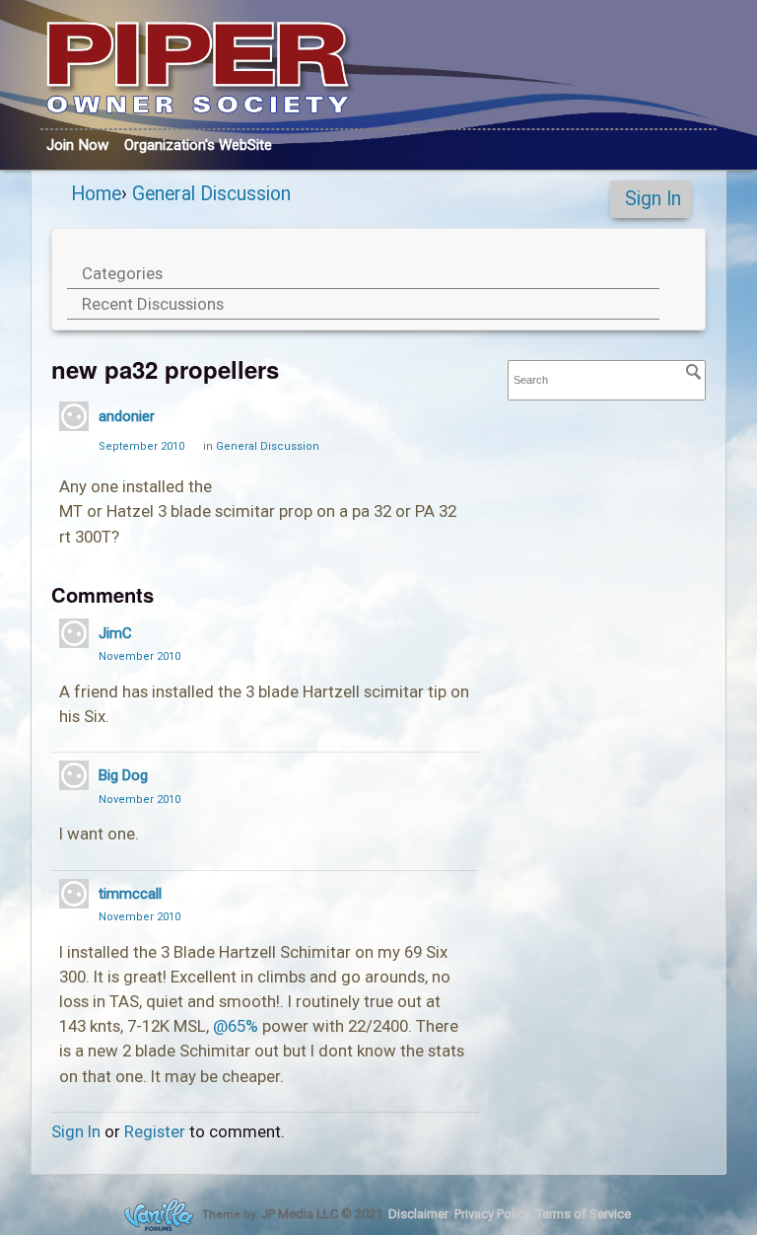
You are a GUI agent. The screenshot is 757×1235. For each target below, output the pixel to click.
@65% (235, 1026)
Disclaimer (418, 1213)
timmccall (130, 894)
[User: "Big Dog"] (74, 775)
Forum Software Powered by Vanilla (158, 1215)
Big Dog (123, 775)
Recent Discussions (153, 304)
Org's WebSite (198, 145)
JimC (115, 633)
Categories (122, 273)
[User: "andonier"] (74, 416)
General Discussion (267, 446)
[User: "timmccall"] (74, 893)
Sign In (653, 198)
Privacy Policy (492, 1213)
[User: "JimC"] (74, 633)
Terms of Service (583, 1213)
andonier (127, 416)
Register (154, 1131)
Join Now (77, 145)
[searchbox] (607, 380)
